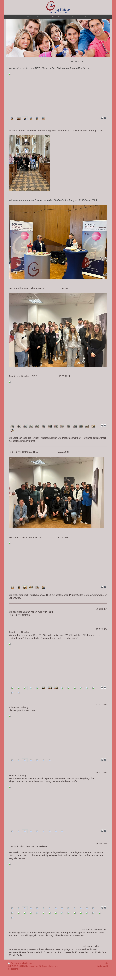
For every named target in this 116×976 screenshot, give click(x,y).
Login (105, 963)
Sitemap (28, 963)
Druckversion (16, 963)
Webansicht (102, 966)
